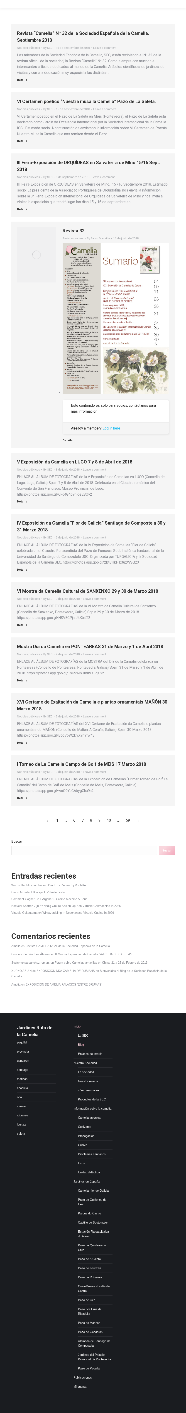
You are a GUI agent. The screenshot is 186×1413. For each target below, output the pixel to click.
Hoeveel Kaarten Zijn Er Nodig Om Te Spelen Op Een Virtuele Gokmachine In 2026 (66, 906)
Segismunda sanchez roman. (30, 962)
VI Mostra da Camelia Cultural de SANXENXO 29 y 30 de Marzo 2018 (87, 591)
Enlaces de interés (90, 1054)
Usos (81, 1163)
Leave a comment (104, 47)
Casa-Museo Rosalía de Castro (94, 1289)
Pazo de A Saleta (89, 1259)
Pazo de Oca (86, 1300)
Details (22, 80)
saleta (21, 1133)
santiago (22, 1069)
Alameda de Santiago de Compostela (94, 1343)
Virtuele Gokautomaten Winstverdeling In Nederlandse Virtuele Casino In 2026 (62, 912)
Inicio (77, 1026)
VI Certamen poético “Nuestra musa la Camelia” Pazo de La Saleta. (86, 101)
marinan (22, 1079)
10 (109, 820)
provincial (23, 1051)
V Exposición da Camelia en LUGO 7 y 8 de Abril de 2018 (74, 462)
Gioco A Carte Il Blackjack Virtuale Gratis (38, 892)
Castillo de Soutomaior (93, 1222)
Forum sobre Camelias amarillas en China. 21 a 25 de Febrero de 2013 (101, 962)
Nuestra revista (88, 1081)
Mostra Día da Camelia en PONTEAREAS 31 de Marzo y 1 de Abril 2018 (90, 646)
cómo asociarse (88, 1090)
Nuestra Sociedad (85, 1063)
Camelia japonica (89, 1117)
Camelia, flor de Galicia (93, 1190)
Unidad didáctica (89, 1172)
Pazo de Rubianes (90, 1277)
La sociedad (86, 1072)
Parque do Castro (89, 1213)
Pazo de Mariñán (89, 1323)
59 (128, 820)
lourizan (22, 1124)
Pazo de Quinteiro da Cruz (92, 1248)
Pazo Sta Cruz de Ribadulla (89, 1311)
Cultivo (82, 1145)
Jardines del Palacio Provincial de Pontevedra (94, 1357)
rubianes (22, 1115)
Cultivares (84, 1126)
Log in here (111, 428)
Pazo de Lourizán (89, 1268)
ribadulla (22, 1088)
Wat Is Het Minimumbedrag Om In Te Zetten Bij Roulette (48, 885)
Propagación (86, 1136)
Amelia (15, 946)
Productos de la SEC (92, 1099)
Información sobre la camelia (92, 1108)
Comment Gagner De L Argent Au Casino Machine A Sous (49, 899)
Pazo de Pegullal (89, 1368)
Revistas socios (73, 238)
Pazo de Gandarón (90, 1332)
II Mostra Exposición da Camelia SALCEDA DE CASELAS (93, 954)
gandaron (23, 1060)
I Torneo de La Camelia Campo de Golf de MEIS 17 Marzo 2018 (81, 764)
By (47, 47)
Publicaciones (82, 1377)
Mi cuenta (79, 1386)
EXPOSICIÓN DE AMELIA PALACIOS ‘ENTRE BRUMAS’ (63, 984)
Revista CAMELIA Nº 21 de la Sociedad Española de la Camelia (67, 946)
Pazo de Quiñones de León (92, 1202)
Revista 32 (73, 230)
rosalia (21, 1106)
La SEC (83, 1035)
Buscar (16, 841)
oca (19, 1097)
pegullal (22, 1042)
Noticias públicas (28, 47)
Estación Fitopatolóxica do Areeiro (93, 1234)
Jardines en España (86, 1181)
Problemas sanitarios (92, 1154)
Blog (81, 1044)
